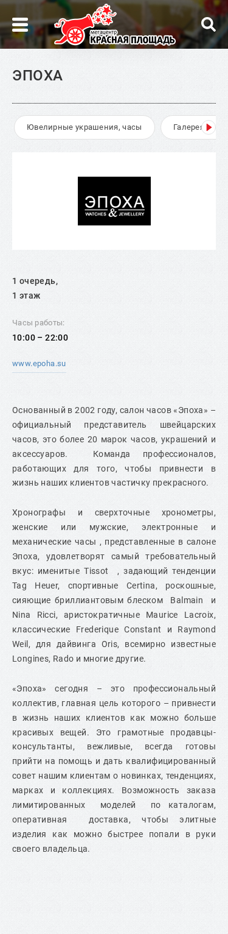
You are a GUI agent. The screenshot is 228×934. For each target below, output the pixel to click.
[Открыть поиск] (208, 24)
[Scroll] (208, 127)
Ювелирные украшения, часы (84, 127)
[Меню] (20, 25)
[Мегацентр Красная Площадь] (115, 25)
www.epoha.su (39, 363)
